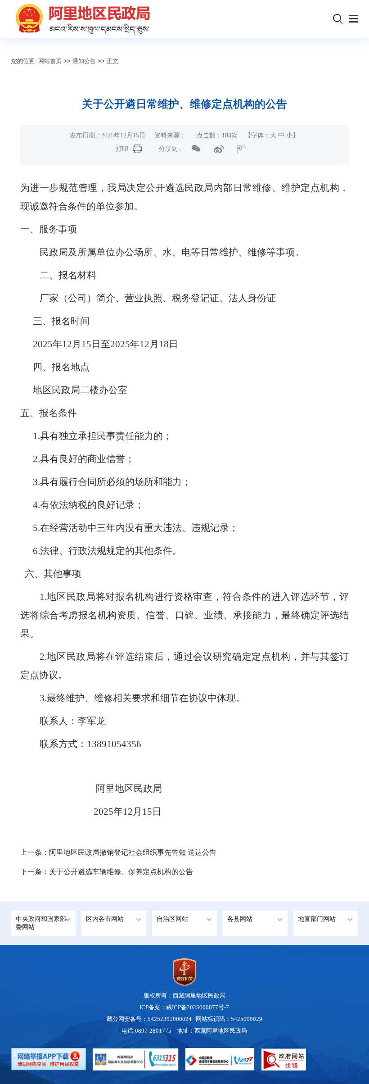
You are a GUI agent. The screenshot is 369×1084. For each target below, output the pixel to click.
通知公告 (84, 61)
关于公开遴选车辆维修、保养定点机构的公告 (121, 871)
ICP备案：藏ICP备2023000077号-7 (184, 1007)
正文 (112, 61)
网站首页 (50, 61)
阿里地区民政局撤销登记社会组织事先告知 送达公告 (132, 852)
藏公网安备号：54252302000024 (149, 1019)
